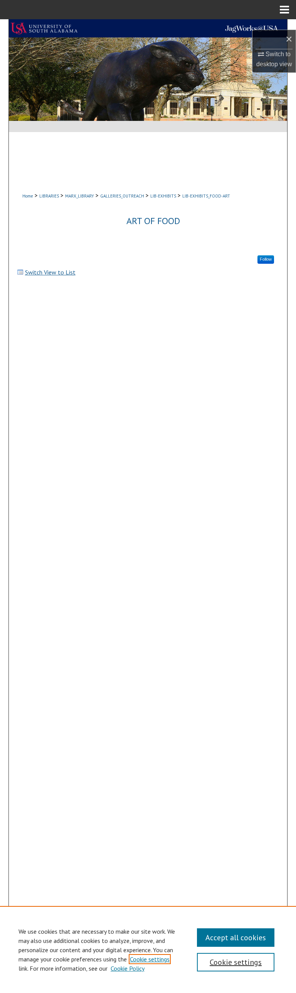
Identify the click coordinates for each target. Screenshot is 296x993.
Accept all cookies (235, 938)
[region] (148, 949)
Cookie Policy (128, 968)
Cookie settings (150, 959)
